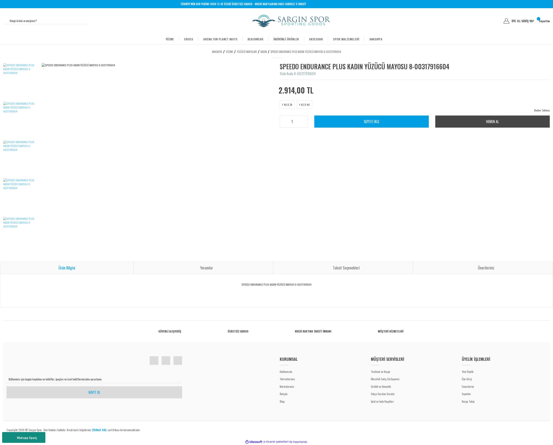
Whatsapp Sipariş (27, 437)
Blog (282, 401)
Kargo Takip (468, 401)
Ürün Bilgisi (67, 268)
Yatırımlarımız (287, 379)
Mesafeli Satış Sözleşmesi (385, 379)
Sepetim (466, 394)
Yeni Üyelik (468, 371)
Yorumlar (206, 268)
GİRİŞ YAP (528, 20)
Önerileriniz (486, 268)
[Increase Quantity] (301, 120)
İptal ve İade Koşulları (382, 401)
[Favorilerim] (497, 21)
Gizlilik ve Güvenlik (381, 386)
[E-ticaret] (276, 442)
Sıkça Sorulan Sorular (383, 394)
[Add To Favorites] (536, 69)
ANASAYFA (375, 39)
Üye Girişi (467, 379)
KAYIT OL (94, 392)
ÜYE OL (517, 20)
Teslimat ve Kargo (380, 371)
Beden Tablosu (542, 110)
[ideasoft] (253, 442)
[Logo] (291, 21)
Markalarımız (287, 386)
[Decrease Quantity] (301, 123)
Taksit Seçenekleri (346, 268)
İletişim (284, 394)
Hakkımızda (286, 371)
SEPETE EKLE (371, 121)
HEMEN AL (492, 121)
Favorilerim (468, 386)
